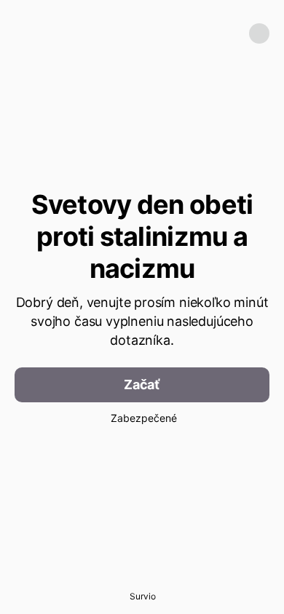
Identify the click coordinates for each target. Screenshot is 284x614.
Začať (142, 384)
